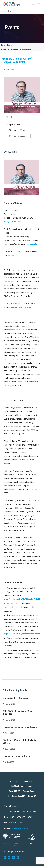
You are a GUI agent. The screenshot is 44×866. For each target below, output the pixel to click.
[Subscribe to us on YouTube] (18, 857)
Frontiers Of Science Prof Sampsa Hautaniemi (16, 49)
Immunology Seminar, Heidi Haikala (20, 727)
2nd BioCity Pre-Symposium (16, 698)
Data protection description (23, 846)
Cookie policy (7, 846)
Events (9, 45)
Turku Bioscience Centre (15, 843)
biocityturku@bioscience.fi (22, 307)
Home (3, 45)
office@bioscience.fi (19, 828)
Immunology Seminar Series (16, 756)
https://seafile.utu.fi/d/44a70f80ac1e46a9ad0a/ (22, 599)
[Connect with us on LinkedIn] (13, 857)
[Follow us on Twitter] (5, 857)
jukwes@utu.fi (32, 244)
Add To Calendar (20, 136)
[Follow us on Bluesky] (9, 857)
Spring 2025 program (12, 222)
